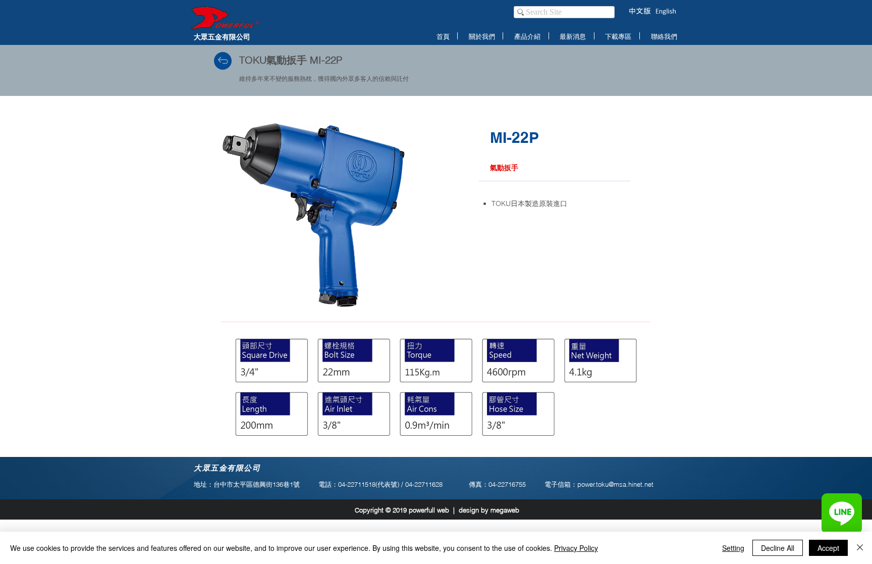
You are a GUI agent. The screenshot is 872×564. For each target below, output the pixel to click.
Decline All (777, 548)
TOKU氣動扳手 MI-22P (290, 60)
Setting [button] (733, 548)
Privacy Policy (576, 548)
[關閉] (860, 548)
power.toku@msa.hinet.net (615, 484)
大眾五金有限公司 (222, 36)
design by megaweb (489, 510)
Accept (828, 548)
